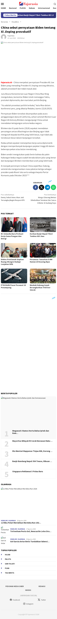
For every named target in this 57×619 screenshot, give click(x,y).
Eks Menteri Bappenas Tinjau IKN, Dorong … (32, 451)
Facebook (16, 600)
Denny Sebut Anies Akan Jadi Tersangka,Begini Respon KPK (13, 197)
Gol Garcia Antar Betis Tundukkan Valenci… (29, 541)
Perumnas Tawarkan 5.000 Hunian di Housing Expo (41, 260)
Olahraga (12, 520)
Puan (7, 568)
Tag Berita (9, 573)
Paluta (8, 559)
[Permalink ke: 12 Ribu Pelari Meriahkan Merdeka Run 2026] (28, 503)
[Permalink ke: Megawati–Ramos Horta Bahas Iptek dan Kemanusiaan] (28, 412)
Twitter (43, 600)
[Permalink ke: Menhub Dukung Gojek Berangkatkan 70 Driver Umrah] (43, 276)
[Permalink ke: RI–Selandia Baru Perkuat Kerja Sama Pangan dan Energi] (14, 224)
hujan (7, 555)
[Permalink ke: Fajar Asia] (3, 36)
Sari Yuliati (10, 564)
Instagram (29, 604)
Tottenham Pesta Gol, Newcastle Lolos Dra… (30, 531)
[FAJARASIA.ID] (28, 3)
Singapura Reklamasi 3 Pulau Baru (27, 471)
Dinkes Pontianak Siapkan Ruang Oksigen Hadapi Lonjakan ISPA (12, 261)
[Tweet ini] (41, 187)
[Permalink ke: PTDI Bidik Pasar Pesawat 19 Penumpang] (14, 276)
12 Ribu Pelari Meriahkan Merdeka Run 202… (21, 523)
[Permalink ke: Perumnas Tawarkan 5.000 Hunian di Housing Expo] (43, 250)
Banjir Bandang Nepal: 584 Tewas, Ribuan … (32, 461)
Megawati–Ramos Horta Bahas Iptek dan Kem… (30, 432)
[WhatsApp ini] (53, 187)
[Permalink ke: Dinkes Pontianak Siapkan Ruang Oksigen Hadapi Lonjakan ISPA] (14, 250)
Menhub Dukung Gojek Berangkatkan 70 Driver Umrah (40, 287)
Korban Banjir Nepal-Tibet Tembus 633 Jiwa (32, 15)
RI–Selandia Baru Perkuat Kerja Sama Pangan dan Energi (12, 236)
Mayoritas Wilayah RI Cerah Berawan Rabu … (32, 441)
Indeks (28, 590)
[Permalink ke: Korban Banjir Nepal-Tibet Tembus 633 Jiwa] (43, 224)
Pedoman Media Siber (14, 586)
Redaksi (42, 586)
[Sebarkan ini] (35, 187)
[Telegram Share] (47, 187)
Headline (4, 520)
